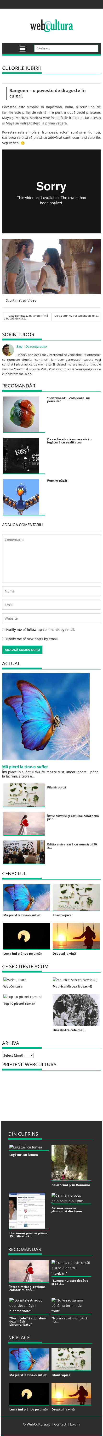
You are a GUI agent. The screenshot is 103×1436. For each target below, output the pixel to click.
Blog (20, 346)
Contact (60, 1424)
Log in (75, 1424)
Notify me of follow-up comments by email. (40, 629)
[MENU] (22, 48)
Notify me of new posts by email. (32, 639)
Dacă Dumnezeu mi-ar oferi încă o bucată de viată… (26, 317)
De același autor (36, 346)
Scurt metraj (16, 300)
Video (32, 300)
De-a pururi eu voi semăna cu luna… (76, 315)
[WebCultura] (11, 46)
